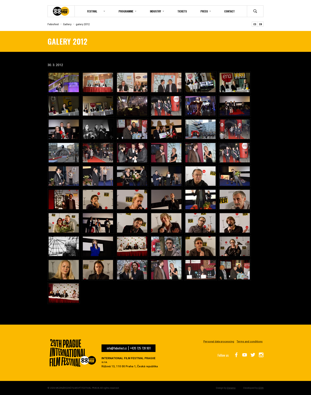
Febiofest (53, 24)
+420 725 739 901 (140, 348)
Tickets (182, 11)
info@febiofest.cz (117, 348)
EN (260, 24)
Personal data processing (218, 341)
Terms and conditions (250, 341)
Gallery (67, 24)
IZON (260, 388)
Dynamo (231, 388)
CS (254, 24)
